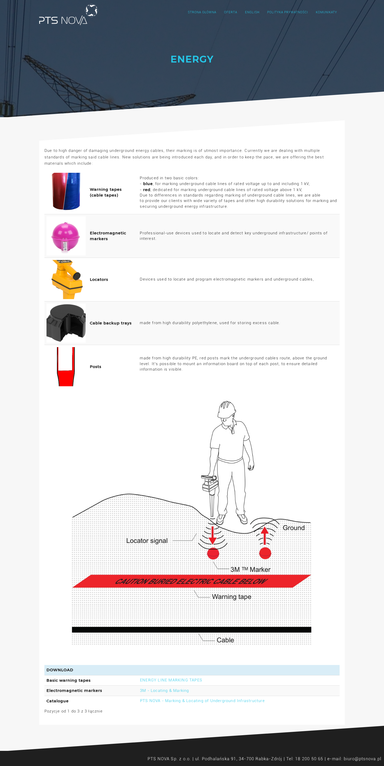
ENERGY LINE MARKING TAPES (171, 680)
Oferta (230, 12)
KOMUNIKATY (326, 12)
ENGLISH (252, 12)
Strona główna (202, 12)
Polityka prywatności (287, 12)
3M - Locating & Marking (164, 690)
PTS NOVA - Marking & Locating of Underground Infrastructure (202, 700)
